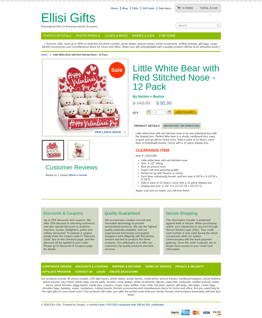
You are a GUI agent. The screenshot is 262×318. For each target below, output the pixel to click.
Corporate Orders (56, 266)
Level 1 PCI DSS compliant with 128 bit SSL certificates (131, 304)
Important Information (181, 125)
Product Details (147, 125)
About (114, 8)
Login (100, 271)
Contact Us (83, 271)
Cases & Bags (116, 35)
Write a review (78, 175)
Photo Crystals (57, 35)
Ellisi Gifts (68, 18)
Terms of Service (158, 266)
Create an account (123, 271)
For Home (167, 35)
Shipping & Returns (126, 266)
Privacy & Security (189, 266)
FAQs (135, 8)
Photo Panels (88, 35)
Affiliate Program (56, 271)
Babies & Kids (143, 35)
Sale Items (165, 8)
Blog (125, 8)
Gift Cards (148, 8)
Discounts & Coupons (91, 266)
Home (44, 54)
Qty (135, 112)
